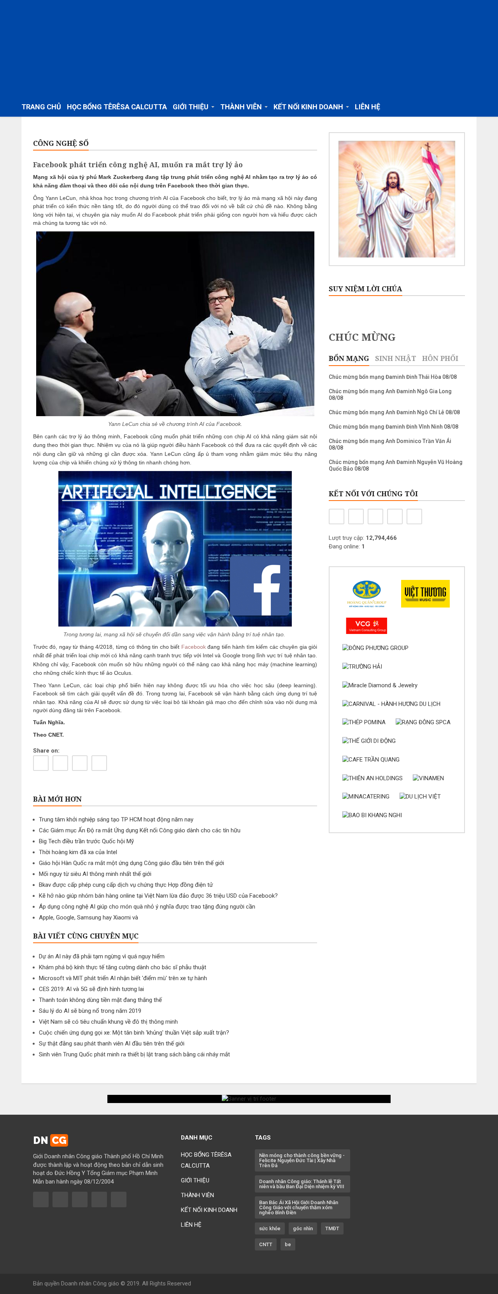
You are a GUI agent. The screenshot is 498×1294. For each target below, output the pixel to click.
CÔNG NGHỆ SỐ (61, 143)
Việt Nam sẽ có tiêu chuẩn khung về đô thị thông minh (108, 1021)
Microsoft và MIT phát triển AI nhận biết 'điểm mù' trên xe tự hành (123, 978)
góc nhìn (303, 1228)
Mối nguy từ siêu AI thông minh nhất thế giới (95, 873)
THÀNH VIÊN (197, 1195)
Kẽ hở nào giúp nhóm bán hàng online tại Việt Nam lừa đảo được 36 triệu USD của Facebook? (158, 895)
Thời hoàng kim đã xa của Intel (78, 852)
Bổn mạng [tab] (349, 358)
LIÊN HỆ (367, 107)
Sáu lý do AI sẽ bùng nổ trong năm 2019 (90, 1010)
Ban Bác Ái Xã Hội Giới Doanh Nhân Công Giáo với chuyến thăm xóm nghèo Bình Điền (298, 1207)
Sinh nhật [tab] (395, 358)
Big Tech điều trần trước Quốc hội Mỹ (86, 841)
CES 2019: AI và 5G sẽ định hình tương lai (91, 989)
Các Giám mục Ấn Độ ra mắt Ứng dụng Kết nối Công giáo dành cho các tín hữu (139, 830)
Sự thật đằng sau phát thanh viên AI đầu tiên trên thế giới (111, 1043)
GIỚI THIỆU (195, 1180)
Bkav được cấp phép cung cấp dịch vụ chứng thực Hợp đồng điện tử (126, 884)
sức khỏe (270, 1228)
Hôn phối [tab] (440, 358)
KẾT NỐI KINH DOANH (209, 1209)
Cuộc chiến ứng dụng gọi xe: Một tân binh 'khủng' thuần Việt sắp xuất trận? (134, 1032)
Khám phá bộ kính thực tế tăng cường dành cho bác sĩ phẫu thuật (122, 967)
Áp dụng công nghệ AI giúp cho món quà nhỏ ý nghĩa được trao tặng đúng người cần (147, 906)
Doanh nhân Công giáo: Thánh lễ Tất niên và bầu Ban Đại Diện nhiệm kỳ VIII (301, 1183)
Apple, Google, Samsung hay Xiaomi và (88, 917)
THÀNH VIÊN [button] (241, 107)
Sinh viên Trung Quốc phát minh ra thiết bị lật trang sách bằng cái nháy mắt (134, 1054)
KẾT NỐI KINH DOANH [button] (308, 107)
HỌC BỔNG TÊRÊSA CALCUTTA (117, 107)
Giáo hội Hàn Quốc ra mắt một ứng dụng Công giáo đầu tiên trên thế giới (131, 863)
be (288, 1244)
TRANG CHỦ (41, 107)
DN (50, 1140)
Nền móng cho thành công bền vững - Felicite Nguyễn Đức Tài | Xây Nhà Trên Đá (302, 1160)
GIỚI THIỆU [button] (191, 107)
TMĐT (332, 1228)
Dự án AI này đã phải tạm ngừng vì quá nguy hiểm (102, 956)
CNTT (265, 1244)
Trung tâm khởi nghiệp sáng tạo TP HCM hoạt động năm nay (116, 819)
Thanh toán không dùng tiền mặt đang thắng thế (100, 999)
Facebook (193, 647)
